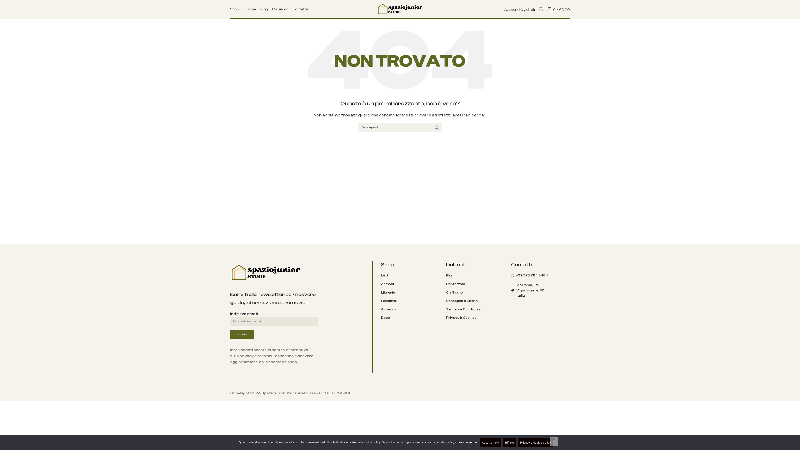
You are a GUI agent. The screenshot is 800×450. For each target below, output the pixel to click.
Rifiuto (509, 442)
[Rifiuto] (554, 441)
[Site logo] (400, 9)
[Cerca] (541, 9)
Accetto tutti (490, 442)
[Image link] (265, 272)
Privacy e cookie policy (535, 442)
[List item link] (410, 275)
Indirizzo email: (244, 314)
